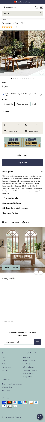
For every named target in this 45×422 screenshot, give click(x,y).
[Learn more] (41, 95)
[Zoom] (41, 72)
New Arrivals (6, 367)
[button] (7, 27)
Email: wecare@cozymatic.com (12, 384)
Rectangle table (22, 104)
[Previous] (36, 272)
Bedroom (5, 364)
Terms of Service (28, 373)
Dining (4, 360)
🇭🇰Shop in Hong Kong (22, 2)
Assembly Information (29, 370)
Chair (34, 104)
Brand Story (26, 357)
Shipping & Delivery (29, 360)
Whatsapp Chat (7, 387)
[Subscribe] (37, 342)
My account (6, 390)
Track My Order (27, 364)
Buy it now (22, 162)
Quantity (5, 111)
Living (4, 357)
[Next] (41, 272)
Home (4, 19)
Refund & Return (28, 367)
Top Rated (5, 370)
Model (4, 99)
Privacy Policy (27, 377)
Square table (8, 104)
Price (4, 82)
